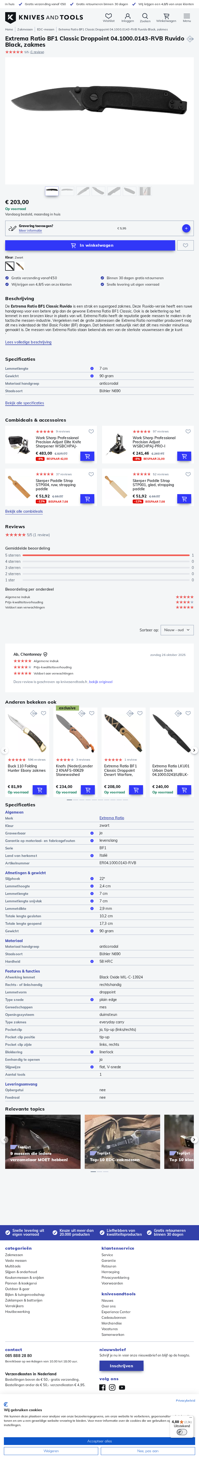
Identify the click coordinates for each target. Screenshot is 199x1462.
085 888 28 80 (18, 1355)
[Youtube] (122, 1387)
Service (107, 1255)
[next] (185, 750)
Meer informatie (30, 230)
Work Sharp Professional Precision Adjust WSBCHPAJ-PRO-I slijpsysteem (154, 442)
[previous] (13, 750)
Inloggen (128, 21)
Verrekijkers (14, 1306)
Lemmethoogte (17, 886)
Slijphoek (12, 879)
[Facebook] (102, 1387)
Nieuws (107, 1300)
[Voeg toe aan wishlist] (185, 245)
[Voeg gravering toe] (186, 228)
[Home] (44, 15)
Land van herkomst (21, 856)
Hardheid (12, 961)
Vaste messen (16, 1260)
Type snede (14, 1000)
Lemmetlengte (16, 368)
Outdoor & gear (17, 1289)
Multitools (12, 1266)
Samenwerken (113, 1334)
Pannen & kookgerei (21, 1283)
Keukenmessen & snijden (24, 1277)
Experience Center (116, 1312)
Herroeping (110, 1272)
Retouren (109, 1266)
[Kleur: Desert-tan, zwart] (20, 266)
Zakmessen (25, 29)
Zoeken (145, 21)
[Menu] (191, 1419)
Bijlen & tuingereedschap (25, 1294)
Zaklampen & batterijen (23, 1300)
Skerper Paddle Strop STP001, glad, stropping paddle (153, 485)
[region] (99, 127)
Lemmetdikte (15, 908)
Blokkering (13, 1052)
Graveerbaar (15, 833)
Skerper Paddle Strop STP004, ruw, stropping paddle (56, 485)
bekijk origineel (101, 682)
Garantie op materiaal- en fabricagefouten (40, 841)
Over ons (109, 1306)
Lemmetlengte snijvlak (23, 901)
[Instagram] (112, 1387)
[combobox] (177, 630)
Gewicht (12, 376)
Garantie (109, 1260)
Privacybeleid (185, 1400)
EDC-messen (45, 29)
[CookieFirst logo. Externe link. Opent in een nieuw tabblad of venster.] (6, 1404)
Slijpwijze (12, 1067)
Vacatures (110, 1329)
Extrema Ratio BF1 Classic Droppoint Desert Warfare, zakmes (120, 770)
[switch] (182, 1432)
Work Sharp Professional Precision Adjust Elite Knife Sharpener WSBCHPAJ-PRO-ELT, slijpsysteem (58, 442)
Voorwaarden (112, 1283)
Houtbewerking (17, 1312)
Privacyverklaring (115, 1277)
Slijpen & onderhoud (21, 1272)
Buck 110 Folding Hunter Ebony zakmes (27, 768)
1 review (37, 52)
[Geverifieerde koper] (45, 654)
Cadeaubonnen (114, 1317)
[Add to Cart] (87, 456)
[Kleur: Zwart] (10, 266)
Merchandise (112, 1323)
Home (9, 29)
